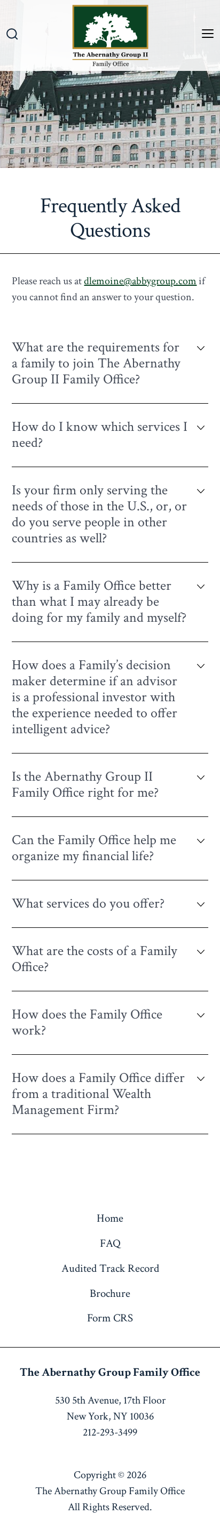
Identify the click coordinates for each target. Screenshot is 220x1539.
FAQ (110, 1243)
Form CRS (110, 1318)
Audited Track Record (110, 1268)
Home (110, 1218)
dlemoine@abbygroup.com (140, 281)
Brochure (110, 1293)
